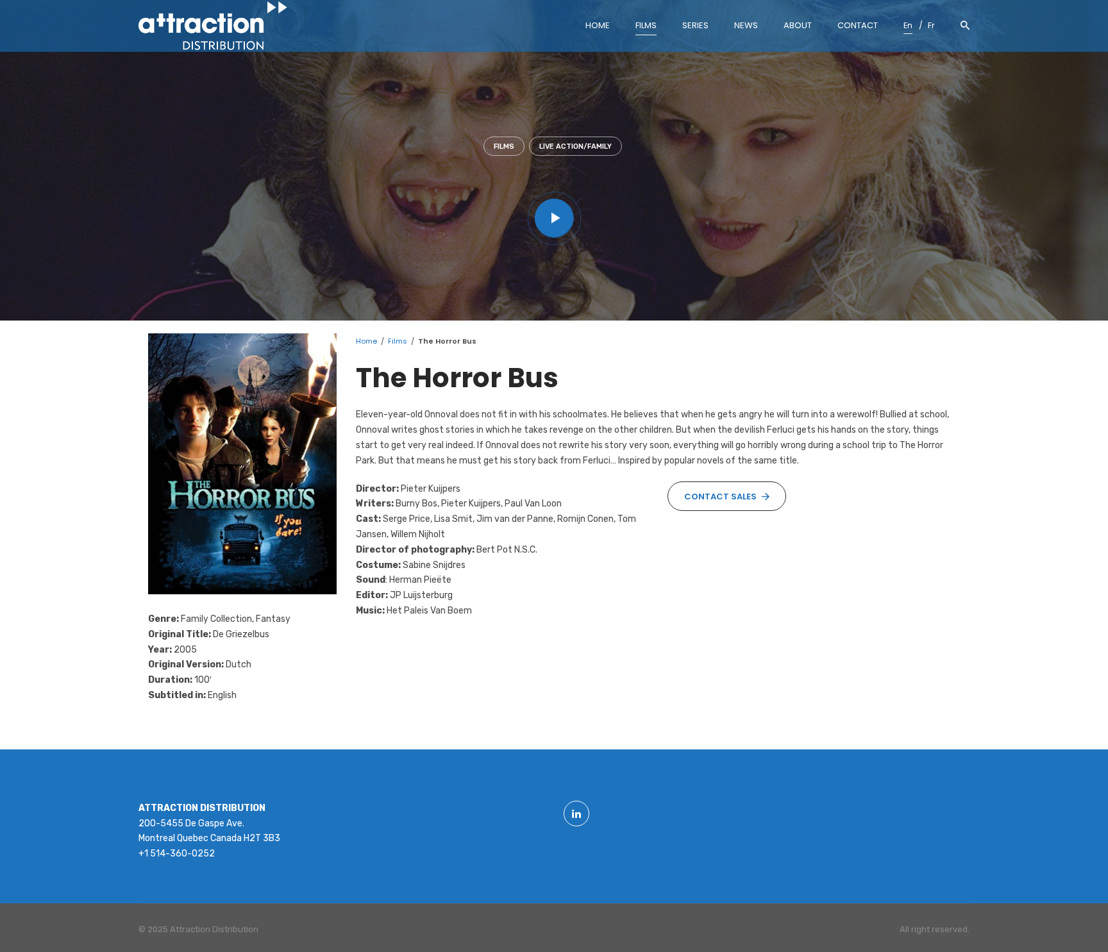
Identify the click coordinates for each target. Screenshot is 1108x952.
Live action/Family (575, 146)
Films (504, 146)
